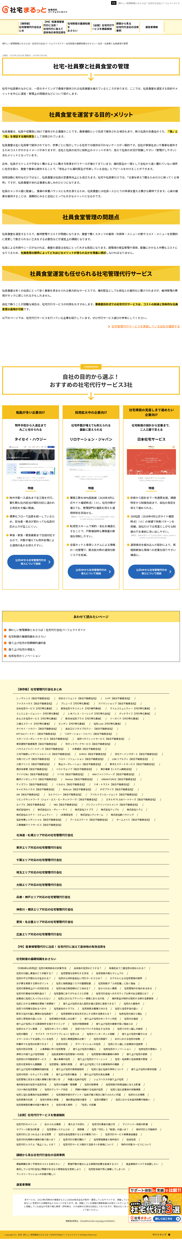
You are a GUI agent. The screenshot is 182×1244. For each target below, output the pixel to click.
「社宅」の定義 (88, 1104)
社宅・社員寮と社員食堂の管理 (131, 1059)
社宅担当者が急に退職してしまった (107, 1169)
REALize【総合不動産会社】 (78, 789)
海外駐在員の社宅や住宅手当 (31, 1084)
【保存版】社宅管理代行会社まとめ (39, 689)
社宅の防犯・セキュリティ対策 (32, 1074)
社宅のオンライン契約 (56, 1028)
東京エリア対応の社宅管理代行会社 (39, 847)
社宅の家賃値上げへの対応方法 (32, 988)
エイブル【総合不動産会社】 (31, 804)
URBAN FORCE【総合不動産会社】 (119, 779)
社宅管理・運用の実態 (61, 1064)
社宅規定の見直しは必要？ (63, 1018)
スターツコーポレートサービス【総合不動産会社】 (43, 738)
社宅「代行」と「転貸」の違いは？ (110, 1129)
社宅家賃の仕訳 (24, 1099)
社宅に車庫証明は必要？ (74, 1039)
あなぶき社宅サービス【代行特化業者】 (37, 718)
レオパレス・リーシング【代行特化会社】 (90, 713)
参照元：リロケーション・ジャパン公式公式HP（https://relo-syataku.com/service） (93, 517)
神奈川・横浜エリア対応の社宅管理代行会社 (44, 909)
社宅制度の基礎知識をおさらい (27, 636)
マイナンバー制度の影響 (135, 1124)
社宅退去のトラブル (64, 1008)
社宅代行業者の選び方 (104, 1124)
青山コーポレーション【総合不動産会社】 (80, 764)
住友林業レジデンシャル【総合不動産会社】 (39, 819)
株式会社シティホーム (92, 814)
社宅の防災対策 (24, 1049)
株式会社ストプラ (84, 809)
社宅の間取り (101, 1099)
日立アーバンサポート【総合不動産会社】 (137, 754)
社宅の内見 (62, 1044)
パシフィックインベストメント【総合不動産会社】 (113, 804)
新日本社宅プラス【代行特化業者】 (84, 718)
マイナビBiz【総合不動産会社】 (33, 774)
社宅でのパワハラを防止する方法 (92, 1028)
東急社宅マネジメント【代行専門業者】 (82, 708)
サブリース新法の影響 (28, 1129)
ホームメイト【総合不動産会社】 (134, 819)
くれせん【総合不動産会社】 (71, 784)
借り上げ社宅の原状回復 (144, 1069)
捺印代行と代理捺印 (146, 1129)
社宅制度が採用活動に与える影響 (123, 1084)
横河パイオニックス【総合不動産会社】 (37, 779)
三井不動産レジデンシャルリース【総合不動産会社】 (44, 754)
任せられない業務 (107, 988)
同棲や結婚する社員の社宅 (89, 1089)
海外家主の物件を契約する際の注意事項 (133, 998)
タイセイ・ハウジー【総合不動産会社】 (37, 728)
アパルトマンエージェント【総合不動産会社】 (114, 794)
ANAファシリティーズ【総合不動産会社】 (114, 774)
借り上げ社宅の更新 (137, 1054)
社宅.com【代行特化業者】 (108, 723)
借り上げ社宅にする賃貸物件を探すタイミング (40, 1023)
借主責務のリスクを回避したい (142, 1164)
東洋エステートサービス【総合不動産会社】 (133, 764)
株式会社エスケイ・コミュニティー (35, 814)
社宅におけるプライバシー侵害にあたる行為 (81, 998)
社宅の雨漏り (101, 1039)
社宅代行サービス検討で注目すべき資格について (88, 1144)
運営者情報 (23, 1184)
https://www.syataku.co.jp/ (151, 480)
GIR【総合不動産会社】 (28, 794)
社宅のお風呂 (131, 1018)
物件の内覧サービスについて (136, 1144)
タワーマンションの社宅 (88, 1044)
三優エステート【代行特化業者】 (34, 723)
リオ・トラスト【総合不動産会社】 (112, 784)
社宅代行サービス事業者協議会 (121, 1134)
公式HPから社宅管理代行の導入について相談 (30, 561)
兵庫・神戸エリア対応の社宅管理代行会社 (43, 897)
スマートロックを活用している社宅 (35, 1039)
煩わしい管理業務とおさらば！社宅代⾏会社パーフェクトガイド (149, 3)
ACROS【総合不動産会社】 (93, 754)
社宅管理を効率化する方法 (75, 973)
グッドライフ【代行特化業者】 (135, 713)
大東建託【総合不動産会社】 (87, 749)
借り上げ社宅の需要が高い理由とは (114, 1023)
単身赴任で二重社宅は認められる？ (127, 968)
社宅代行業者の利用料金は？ (31, 993)
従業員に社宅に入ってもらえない (33, 998)
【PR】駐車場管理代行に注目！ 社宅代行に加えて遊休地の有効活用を (61, 946)
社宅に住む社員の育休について (107, 1069)
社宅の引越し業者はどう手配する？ (35, 973)
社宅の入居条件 (132, 1003)
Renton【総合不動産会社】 (79, 779)
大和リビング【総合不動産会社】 (34, 759)
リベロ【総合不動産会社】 (71, 774)
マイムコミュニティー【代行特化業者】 (131, 708)
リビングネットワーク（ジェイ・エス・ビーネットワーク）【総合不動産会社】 (57, 799)
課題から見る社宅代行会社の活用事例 (40, 1155)
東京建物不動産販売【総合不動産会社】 (37, 744)
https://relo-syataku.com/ (91, 479)
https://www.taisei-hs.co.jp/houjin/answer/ (31, 480)
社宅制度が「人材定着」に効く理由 (117, 983)
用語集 (81, 1129)
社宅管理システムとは (58, 1129)
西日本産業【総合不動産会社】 (32, 769)
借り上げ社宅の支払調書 (97, 1074)
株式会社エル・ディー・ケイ (53, 809)
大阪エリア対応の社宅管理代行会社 (39, 884)
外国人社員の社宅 (77, 1079)
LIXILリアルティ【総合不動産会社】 (131, 759)
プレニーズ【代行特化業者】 (76, 703)
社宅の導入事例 (64, 1104)
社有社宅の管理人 (148, 1049)
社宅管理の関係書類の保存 (105, 1054)
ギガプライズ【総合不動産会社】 (117, 789)
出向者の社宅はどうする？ (88, 968)
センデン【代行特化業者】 (72, 723)
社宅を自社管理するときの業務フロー (78, 1134)
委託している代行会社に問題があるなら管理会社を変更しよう (49, 1169)
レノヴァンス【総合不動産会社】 (34, 698)
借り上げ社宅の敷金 (66, 1074)
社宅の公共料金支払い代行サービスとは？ (80, 978)
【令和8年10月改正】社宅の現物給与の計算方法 (41, 968)
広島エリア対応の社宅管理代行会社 (39, 934)
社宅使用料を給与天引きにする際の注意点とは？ (86, 1013)
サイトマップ (159, 1234)
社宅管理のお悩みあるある (138, 988)
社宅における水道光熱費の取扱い (133, 1099)
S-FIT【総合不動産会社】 (118, 698)
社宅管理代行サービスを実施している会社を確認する (146, 326)
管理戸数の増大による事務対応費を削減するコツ (93, 1164)
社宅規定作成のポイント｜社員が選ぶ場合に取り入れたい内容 (88, 1094)
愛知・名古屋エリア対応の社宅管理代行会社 (44, 922)
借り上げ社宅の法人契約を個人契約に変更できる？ (90, 1003)
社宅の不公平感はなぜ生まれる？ (34, 978)
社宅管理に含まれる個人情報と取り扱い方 (38, 1079)
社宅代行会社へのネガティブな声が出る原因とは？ (122, 993)
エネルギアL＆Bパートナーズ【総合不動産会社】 (131, 799)
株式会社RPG (23, 809)
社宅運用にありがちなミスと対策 (71, 993)
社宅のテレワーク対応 (56, 1089)
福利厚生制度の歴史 (76, 1099)
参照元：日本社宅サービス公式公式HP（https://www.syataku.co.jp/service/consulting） (153, 536)
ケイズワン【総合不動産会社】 (32, 784)
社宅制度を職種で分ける (95, 1008)
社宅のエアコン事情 (27, 1028)
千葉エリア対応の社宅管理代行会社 (39, 860)
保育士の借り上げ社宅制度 (30, 1054)
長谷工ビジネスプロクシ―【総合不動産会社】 (89, 728)
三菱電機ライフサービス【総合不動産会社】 (39, 824)
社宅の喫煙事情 (80, 1023)
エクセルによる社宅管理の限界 (126, 978)
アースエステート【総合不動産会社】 (89, 819)
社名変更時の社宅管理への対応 (68, 1054)
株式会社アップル (110, 809)
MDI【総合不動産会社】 (66, 804)
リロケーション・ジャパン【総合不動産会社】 (89, 733)
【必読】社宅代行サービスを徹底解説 (40, 1115)
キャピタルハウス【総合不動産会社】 (36, 789)
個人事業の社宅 (62, 1059)
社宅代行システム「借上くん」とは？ (36, 1144)
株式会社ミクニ (135, 809)
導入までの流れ (76, 1124)
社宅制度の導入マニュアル (110, 973)
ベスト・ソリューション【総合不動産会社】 (81, 759)
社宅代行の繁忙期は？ (75, 1139)
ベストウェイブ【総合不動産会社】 (75, 769)
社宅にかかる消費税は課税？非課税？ (36, 1003)
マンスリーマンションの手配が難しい (36, 1174)
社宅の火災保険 (136, 1094)
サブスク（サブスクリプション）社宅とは (57, 1034)
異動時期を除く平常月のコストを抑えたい (38, 1164)
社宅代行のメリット (27, 1124)
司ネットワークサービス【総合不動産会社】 (88, 744)
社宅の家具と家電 (49, 1099)
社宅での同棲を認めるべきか (31, 1008)
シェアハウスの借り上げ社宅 (109, 1079)
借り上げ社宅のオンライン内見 (100, 1018)
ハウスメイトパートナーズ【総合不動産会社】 (40, 749)
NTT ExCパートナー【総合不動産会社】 (37, 733)
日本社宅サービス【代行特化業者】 (35, 708)
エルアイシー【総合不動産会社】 (65, 794)
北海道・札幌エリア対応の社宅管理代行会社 (44, 835)
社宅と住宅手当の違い (127, 1008)
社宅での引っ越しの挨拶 (130, 1028)
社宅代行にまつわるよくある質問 (34, 1134)
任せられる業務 (53, 1124)
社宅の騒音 (22, 1034)
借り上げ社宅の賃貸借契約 (70, 1069)
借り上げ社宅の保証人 (22, 649)
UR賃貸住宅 (67, 814)
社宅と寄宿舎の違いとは (29, 1018)
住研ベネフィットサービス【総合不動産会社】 (101, 738)
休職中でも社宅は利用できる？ (32, 1044)
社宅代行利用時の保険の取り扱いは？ (36, 1139)
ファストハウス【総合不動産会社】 (35, 703)
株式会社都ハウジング (122, 814)
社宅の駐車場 (91, 1084)
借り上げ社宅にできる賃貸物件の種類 (100, 1064)
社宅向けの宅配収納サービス (31, 1059)
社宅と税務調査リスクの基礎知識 (73, 983)
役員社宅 (131, 1139)
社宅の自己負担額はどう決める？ (73, 988)
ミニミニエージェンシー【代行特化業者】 (38, 713)
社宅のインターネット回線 (101, 1034)
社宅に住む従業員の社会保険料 (32, 1094)
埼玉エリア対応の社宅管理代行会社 (39, 872)
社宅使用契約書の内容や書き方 (32, 1104)
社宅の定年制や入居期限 (29, 1064)
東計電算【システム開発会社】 (117, 769)
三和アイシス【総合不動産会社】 (33, 764)
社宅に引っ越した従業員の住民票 (125, 1044)
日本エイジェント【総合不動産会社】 (78, 698)
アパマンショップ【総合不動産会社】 (118, 703)
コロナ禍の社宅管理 (27, 1089)
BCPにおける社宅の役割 (128, 1039)
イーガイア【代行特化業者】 (125, 718)
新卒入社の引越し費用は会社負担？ (35, 1013)
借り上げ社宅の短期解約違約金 (27, 643)
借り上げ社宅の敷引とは (135, 1034)
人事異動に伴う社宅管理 (53, 1049)
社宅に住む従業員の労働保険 (125, 1089)
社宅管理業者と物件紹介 (107, 1139)
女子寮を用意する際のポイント (32, 983)
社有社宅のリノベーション (25, 656)
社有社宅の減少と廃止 (131, 1013)
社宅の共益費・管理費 (65, 1084)
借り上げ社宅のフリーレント (92, 1059)
